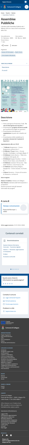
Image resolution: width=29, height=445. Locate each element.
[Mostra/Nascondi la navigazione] (1, 7)
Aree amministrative (6, 336)
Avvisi (2, 379)
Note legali (4, 428)
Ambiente (3, 350)
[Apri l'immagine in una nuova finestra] (14, 96)
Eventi (3, 386)
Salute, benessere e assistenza (9, 364)
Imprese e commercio (7, 361)
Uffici (2, 338)
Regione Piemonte (6, 2)
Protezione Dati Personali (8, 423)
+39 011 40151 (15, 407)
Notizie (3, 376)
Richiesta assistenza (6, 418)
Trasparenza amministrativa (8, 365)
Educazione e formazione (8, 358)
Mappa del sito (6, 442)
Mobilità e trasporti (6, 362)
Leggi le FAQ (4, 414)
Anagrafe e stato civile (7, 351)
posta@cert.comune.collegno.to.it (13, 405)
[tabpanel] (14, 252)
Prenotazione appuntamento (9, 415)
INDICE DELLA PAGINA (6, 63)
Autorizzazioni (5, 353)
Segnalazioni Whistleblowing (9, 411)
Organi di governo (6, 335)
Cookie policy (4, 425)
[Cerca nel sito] (27, 7)
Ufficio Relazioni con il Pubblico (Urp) (11, 403)
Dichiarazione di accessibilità (9, 421)
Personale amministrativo (8, 343)
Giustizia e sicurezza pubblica (9, 359)
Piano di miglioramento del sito (10, 441)
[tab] (10, 269)
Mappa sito (5, 439)
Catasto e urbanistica (7, 355)
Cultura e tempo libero (7, 356)
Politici (3, 341)
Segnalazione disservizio (7, 417)
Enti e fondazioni (5, 339)
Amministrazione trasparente (9, 420)
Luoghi (3, 388)
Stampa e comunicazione (11, 206)
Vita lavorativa (5, 368)
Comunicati (4, 377)
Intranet (3, 426)
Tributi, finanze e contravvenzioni (10, 367)
